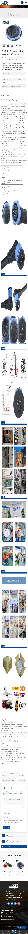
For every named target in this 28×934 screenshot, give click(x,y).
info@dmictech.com (8, 919)
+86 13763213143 (8, 916)
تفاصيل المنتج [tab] (5, 95)
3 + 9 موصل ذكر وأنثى (21, 780)
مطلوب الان (23, 927)
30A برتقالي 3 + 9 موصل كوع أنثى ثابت (7, 872)
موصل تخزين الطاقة (5, 775)
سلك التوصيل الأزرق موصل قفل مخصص (18, 775)
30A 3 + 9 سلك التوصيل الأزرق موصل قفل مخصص (10, 773)
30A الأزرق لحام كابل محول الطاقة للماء (8, 780)
